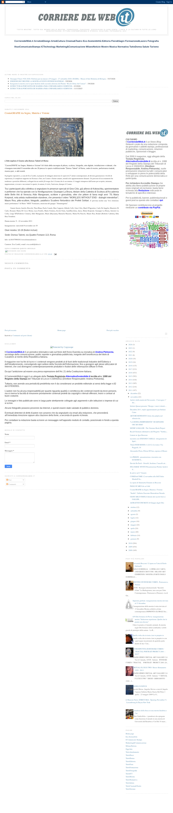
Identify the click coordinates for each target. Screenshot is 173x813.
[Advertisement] (54, 52)
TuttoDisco (130, 755)
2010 (131, 543)
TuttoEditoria (131, 761)
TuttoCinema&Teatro (133, 786)
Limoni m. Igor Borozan (139, 435)
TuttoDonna (130, 758)
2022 (131, 351)
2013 (131, 383)
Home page (61, 330)
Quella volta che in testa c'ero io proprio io (148, 635)
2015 (131, 376)
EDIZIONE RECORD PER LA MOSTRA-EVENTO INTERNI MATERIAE (37, 81)
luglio (133, 518)
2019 (131, 362)
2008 (131, 550)
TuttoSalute (130, 783)
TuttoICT (129, 773)
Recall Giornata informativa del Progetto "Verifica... (148, 431)
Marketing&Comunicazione (136, 743)
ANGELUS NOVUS (140, 686)
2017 (131, 369)
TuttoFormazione (132, 767)
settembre (134, 510)
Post (9, 480)
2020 (131, 358)
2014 (131, 379)
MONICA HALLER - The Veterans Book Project (147, 428)
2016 (131, 372)
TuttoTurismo (130, 789)
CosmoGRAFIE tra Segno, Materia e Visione (27, 113)
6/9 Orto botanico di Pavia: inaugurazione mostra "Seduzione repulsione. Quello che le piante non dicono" (150, 619)
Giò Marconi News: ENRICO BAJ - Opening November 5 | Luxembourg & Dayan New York (145, 701)
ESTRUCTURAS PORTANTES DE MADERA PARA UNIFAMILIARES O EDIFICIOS (41, 86)
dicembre (134, 393)
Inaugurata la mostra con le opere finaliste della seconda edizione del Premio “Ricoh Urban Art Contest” (48, 83)
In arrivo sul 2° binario (138, 473)
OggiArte (129, 749)
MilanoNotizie (131, 746)
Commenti (12, 484)
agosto (133, 514)
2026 (131, 344)
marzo (133, 532)
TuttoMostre (130, 776)
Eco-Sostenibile (131, 737)
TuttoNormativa (131, 780)
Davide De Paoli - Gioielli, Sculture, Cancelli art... (148, 463)
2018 (131, 365)
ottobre (133, 507)
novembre (134, 397)
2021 (131, 355)
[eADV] (166, 334)
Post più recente (10, 330)
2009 (131, 546)
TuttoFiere (129, 764)
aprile (133, 528)
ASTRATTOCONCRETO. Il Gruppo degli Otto (147, 503)
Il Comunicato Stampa (134, 739)
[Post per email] (55, 254)
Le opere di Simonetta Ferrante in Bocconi (145, 482)
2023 (131, 348)
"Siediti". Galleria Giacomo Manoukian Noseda (147, 493)
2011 (131, 390)
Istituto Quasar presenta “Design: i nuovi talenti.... (148, 406)
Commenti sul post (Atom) (22, 335)
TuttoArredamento (132, 752)
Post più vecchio (113, 330)
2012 (131, 386)
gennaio (134, 539)
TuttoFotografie (131, 770)
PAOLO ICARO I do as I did (140, 486)
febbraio (134, 535)
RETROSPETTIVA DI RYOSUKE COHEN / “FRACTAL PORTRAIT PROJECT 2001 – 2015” (149, 651)
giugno (133, 521)
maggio (134, 525)
